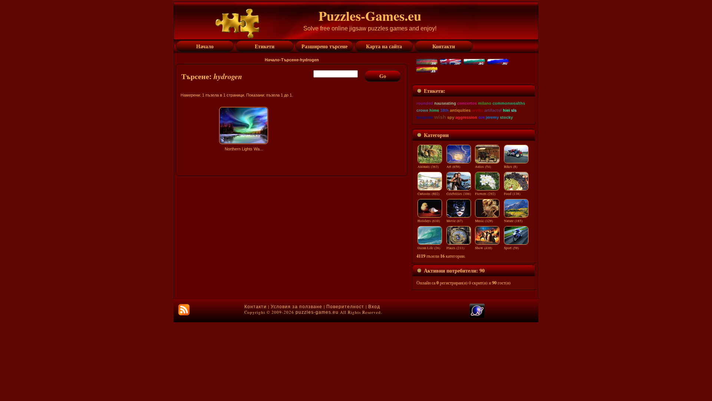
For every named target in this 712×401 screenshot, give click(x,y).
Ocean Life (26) (429, 248)
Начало (272, 60)
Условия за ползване (296, 306)
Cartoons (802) (428, 194)
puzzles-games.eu (317, 312)
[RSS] (184, 310)
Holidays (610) (429, 221)
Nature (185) (513, 221)
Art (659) (453, 166)
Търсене (290, 60)
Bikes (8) (510, 166)
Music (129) (484, 221)
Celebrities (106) (458, 194)
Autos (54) (483, 166)
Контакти (255, 306)
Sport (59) (511, 248)
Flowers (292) (485, 194)
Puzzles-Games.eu (370, 15)
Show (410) (483, 248)
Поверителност (345, 306)
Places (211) (455, 248)
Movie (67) (454, 221)
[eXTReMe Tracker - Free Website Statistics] (477, 316)
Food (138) (512, 194)
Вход (374, 306)
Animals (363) (428, 166)
